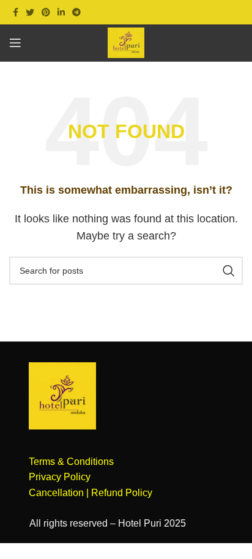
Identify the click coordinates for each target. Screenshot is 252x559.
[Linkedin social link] (61, 12)
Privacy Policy (60, 477)
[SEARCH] (229, 271)
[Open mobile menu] (15, 43)
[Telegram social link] (76, 12)
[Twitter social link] (30, 12)
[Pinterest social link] (46, 12)
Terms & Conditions (71, 461)
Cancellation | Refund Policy (90, 493)
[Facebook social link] (15, 12)
